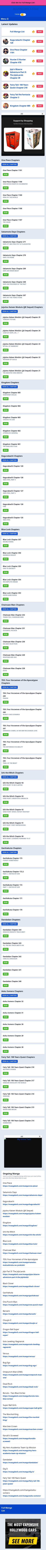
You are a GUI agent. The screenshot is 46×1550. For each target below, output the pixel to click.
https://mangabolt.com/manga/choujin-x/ (20, 1323)
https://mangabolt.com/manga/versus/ (19, 1356)
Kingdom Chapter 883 (12, 417)
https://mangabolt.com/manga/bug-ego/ (20, 1365)
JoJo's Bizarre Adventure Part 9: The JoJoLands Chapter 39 (18, 73)
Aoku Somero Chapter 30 (13, 1024)
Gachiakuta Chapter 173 (12, 858)
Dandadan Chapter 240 (12, 981)
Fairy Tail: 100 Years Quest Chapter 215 (18, 1107)
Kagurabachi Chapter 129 (20, 41)
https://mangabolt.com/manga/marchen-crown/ (23, 1429)
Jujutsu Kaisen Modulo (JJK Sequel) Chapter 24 (21, 330)
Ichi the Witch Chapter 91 (13, 823)
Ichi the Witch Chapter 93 (13, 796)
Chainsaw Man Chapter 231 (14, 628)
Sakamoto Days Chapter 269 (14, 268)
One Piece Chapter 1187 (12, 220)
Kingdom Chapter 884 (12, 406)
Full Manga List (17, 31)
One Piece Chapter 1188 (12, 208)
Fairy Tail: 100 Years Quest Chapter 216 (18, 1094)
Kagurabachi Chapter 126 (13, 504)
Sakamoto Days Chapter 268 (14, 282)
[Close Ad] (42, 114)
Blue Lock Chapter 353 (12, 593)
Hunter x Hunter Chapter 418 (18, 61)
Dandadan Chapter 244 (12, 930)
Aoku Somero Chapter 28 (13, 1047)
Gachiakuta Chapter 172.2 (13, 871)
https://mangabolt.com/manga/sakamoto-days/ (22, 1195)
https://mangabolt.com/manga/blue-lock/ (20, 1244)
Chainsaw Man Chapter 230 (14, 641)
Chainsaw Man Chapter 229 (14, 655)
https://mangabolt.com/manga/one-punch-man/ (23, 1305)
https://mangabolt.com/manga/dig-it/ (18, 1472)
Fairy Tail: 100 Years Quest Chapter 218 (19, 86)
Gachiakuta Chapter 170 (12, 910)
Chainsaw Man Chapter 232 (14, 615)
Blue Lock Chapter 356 (12, 553)
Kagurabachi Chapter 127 (13, 491)
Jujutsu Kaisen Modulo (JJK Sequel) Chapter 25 (21, 317)
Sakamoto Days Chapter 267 (14, 295)
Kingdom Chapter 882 (12, 431)
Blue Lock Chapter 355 (12, 566)
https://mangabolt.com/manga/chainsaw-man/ (22, 1253)
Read (40, 32)
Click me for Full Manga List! (23, 2)
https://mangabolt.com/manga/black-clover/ (21, 1286)
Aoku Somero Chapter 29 (13, 1036)
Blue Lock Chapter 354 (12, 579)
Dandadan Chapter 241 (12, 970)
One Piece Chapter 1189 (12, 195)
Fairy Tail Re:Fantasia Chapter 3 (20, 96)
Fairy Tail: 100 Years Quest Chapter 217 (18, 1080)
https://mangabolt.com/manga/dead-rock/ (20, 1387)
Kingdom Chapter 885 (20, 105)
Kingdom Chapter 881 (12, 444)
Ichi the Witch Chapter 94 (13, 783)
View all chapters (9, 164)
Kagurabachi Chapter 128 (13, 477)
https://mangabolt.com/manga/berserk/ (19, 1314)
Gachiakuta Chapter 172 (12, 885)
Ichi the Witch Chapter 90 (13, 836)
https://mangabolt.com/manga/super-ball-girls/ (22, 1408)
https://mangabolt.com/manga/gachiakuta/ (21, 1295)
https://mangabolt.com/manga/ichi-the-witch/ (22, 1235)
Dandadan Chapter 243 (12, 943)
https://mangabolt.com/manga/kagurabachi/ (21, 1204)
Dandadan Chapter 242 (12, 956)
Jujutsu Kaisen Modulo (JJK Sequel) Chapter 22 (21, 357)
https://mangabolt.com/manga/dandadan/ (20, 1462)
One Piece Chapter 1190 (12, 182)
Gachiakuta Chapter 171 (12, 898)
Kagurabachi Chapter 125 (13, 517)
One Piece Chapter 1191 (18, 51)
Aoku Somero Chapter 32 (13, 1001)
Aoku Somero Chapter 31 (13, 1013)
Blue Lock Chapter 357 (12, 539)
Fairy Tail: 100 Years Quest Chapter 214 (18, 1120)
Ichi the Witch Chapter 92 (13, 809)
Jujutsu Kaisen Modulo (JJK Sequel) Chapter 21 (21, 370)
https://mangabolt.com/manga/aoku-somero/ (22, 1496)
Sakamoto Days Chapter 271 (14, 242)
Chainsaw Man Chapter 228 (14, 668)
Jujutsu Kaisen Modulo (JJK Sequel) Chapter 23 (21, 344)
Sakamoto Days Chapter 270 (14, 255)
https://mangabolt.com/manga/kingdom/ (20, 1225)
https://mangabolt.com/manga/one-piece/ (20, 1186)
